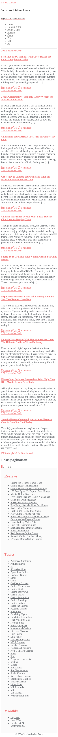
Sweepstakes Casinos (21, 676)
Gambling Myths (19, 614)
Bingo (14, 577)
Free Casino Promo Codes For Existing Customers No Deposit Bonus (30, 518)
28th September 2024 (11, 90)
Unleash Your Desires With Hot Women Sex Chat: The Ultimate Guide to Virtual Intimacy (27, 341)
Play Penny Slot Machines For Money (29, 505)
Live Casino (16, 634)
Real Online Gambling (22, 508)
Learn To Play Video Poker (24, 522)
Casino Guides (18, 589)
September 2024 (18, 726)
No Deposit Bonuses (21, 648)
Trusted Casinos (18, 681)
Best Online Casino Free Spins (26, 511)
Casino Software (19, 603)
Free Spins (16, 611)
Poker (13, 653)
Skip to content (8, 2)
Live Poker (16, 636)
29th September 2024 (11, 50)
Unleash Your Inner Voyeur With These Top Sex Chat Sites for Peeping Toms (26, 218)
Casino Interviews (19, 591)
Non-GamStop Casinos (22, 650)
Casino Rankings (19, 600)
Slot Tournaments (19, 670)
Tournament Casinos (21, 678)
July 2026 (15, 717)
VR (12, 690)
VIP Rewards (17, 687)
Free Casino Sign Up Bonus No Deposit (30, 497)
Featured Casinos (19, 608)
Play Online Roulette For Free (25, 513)
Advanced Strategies (21, 561)
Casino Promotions (20, 597)
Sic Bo (14, 664)
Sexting (8, 87)
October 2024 (17, 723)
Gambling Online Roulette (23, 499)
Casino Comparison (20, 586)
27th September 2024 (11, 250)
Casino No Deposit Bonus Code (26, 483)
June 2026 (16, 720)
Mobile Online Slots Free (23, 494)
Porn (13, 656)
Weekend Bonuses (20, 695)
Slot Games (16, 667)
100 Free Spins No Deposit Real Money (30, 491)
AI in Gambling (18, 569)
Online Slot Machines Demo (24, 485)
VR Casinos (16, 692)
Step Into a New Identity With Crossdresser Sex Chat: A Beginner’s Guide (26, 58)
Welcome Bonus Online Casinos (26, 539)
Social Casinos (18, 673)
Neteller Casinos (19, 645)
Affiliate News (18, 563)
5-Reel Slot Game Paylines (24, 502)
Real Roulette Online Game (24, 533)
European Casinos (19, 606)
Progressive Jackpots (21, 659)
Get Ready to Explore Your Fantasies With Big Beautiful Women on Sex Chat (25, 178)
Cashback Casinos (19, 583)
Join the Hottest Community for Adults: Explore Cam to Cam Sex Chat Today (26, 421)
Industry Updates (19, 625)
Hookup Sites (17, 622)
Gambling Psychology (21, 617)
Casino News (17, 594)
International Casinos (21, 628)
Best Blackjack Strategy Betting (26, 527)
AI (12, 566)
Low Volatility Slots (20, 639)
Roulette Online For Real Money (27, 536)
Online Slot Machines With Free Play (29, 488)
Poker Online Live (20, 530)
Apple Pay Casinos (20, 572)
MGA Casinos (18, 642)
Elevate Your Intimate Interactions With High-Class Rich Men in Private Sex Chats (28, 380)
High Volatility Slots (20, 620)
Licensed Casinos (19, 631)
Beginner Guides (19, 575)
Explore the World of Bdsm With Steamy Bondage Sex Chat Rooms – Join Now (27, 298)
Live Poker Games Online (23, 525)
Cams (13, 580)
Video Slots (16, 684)
